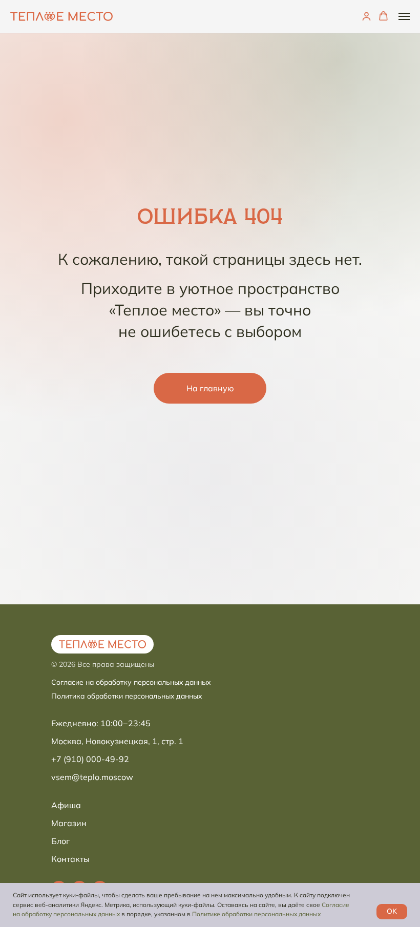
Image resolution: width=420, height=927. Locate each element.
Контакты (70, 859)
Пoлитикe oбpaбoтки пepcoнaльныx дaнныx (256, 914)
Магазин (69, 823)
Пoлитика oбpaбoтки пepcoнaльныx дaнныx (126, 696)
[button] (366, 16)
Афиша (66, 805)
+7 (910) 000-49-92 (90, 759)
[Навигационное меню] (404, 16)
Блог (60, 841)
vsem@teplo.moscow (92, 777)
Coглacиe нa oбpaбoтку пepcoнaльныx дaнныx (131, 682)
